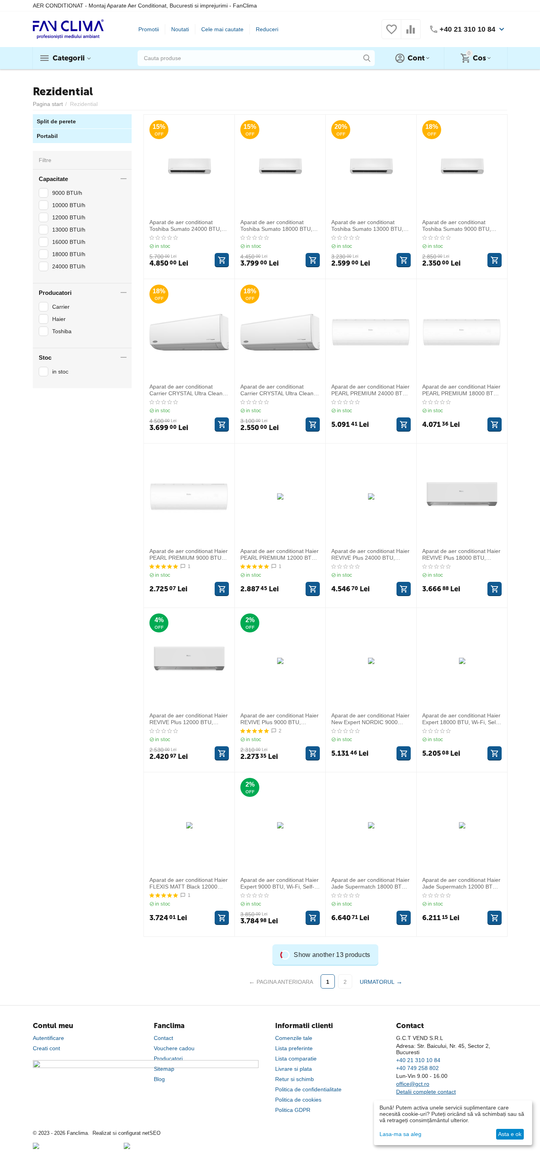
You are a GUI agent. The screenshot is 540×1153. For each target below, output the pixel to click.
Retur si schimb (294, 1079)
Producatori (168, 1058)
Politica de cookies (298, 1099)
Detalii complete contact (426, 1092)
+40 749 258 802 (417, 1068)
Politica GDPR (292, 1110)
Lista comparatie (296, 1058)
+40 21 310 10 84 (467, 29)
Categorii (69, 58)
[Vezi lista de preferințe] (391, 33)
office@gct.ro (412, 1084)
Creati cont (46, 1048)
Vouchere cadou (174, 1048)
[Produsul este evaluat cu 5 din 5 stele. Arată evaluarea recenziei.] (163, 566)
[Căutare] (367, 58)
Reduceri (267, 29)
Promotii (148, 29)
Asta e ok (509, 1134)
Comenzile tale (293, 1038)
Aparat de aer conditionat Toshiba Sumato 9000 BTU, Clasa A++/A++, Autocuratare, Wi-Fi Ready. (459, 225)
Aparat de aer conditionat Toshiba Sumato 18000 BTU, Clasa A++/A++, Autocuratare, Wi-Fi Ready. (277, 225)
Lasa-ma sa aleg (400, 1134)
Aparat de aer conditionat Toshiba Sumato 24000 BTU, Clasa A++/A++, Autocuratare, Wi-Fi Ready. (186, 225)
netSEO (151, 1133)
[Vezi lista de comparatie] (410, 33)
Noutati (180, 29)
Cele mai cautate (222, 29)
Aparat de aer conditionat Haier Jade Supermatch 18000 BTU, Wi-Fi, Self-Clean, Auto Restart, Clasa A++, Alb (370, 883)
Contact (163, 1038)
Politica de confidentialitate (308, 1089)
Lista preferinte (294, 1048)
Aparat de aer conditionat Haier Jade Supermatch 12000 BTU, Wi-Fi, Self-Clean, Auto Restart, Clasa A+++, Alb (461, 883)
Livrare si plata (293, 1069)
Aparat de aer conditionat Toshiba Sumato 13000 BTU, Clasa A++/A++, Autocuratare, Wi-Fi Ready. (368, 225)
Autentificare (48, 1038)
